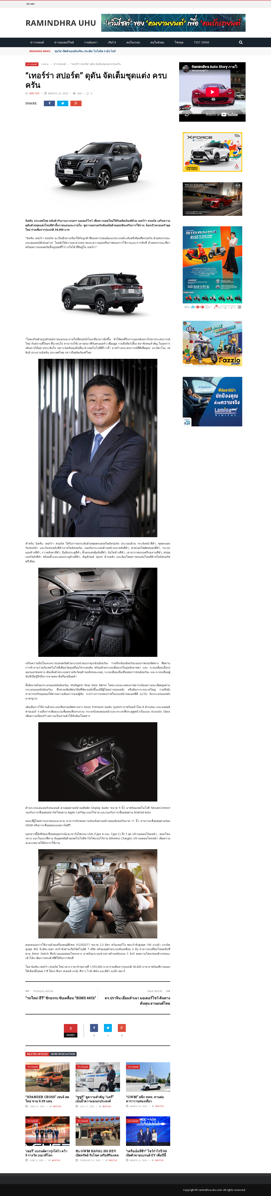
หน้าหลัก (30, 3)
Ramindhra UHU (60, 23)
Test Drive (201, 42)
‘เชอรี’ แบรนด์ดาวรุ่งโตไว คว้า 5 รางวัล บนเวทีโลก (46, 1153)
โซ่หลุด (179, 42)
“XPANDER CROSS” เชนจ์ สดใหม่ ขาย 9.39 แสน (47, 1099)
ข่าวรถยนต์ (37, 42)
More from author (63, 1054)
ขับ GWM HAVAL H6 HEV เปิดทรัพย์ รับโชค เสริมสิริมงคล (97, 1153)
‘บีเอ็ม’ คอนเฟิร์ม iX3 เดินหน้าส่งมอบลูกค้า (77, 51)
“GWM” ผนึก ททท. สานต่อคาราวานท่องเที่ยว (145, 1099)
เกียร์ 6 (112, 42)
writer (34, 93)
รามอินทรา (91, 42)
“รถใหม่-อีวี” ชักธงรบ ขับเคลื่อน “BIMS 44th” (60, 997)
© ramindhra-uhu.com (208, 1190)
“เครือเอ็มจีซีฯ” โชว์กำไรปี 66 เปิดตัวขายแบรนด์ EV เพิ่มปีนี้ (146, 1153)
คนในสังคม (157, 42)
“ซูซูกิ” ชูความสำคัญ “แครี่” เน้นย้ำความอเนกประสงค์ (95, 1099)
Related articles (37, 1054)
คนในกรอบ (133, 42)
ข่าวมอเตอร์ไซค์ (64, 42)
